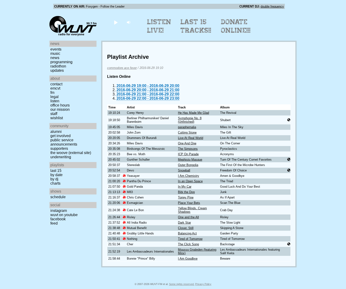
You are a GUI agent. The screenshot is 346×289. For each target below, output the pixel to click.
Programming (61, 62)
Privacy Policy (203, 284)
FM (52, 93)
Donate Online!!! (236, 26)
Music (55, 53)
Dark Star (184, 222)
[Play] (115, 22)
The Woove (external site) (70, 153)
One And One (187, 143)
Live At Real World (190, 138)
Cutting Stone (187, 132)
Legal (54, 97)
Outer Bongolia (188, 165)
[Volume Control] (129, 22)
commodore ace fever (122, 68)
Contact (56, 84)
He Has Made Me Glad (193, 113)
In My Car (184, 186)
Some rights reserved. (181, 284)
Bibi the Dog (186, 192)
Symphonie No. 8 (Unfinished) (189, 119)
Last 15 (55, 171)
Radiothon (58, 66)
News (54, 58)
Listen (54, 101)
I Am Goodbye (187, 258)
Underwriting (60, 157)
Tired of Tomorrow (190, 239)
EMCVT (55, 88)
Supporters (59, 148)
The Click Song (188, 244)
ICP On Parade (188, 154)
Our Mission (60, 109)
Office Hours (60, 105)
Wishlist (56, 118)
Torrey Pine (185, 197)
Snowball (184, 170)
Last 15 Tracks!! (196, 26)
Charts (55, 183)
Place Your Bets (189, 203)
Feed (54, 223)
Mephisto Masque (190, 159)
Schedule (58, 197)
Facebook (58, 219)
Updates (57, 70)
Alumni (56, 132)
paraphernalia (187, 127)
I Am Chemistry (188, 176)
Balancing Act (187, 233)
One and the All (188, 217)
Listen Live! (159, 26)
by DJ (54, 179)
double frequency (272, 6)
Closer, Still (185, 228)
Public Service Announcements (63, 142)
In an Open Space (190, 181)
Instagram (58, 211)
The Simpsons (188, 148)
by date (56, 175)
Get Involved (60, 136)
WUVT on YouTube (64, 215)
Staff (53, 114)
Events (55, 49)
